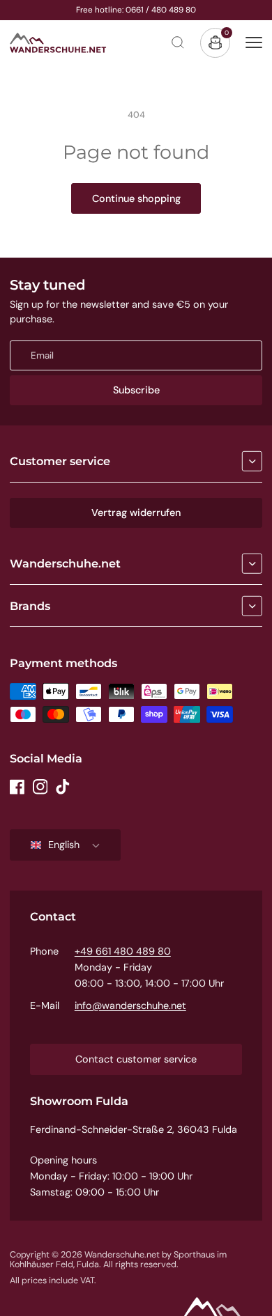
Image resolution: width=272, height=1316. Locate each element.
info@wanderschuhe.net (130, 1005)
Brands (30, 605)
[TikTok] (62, 786)
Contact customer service (136, 1059)
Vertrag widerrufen (136, 512)
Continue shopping (136, 198)
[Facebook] (17, 786)
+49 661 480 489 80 (123, 951)
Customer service (60, 461)
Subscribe (136, 390)
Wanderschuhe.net (65, 563)
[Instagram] (40, 786)
